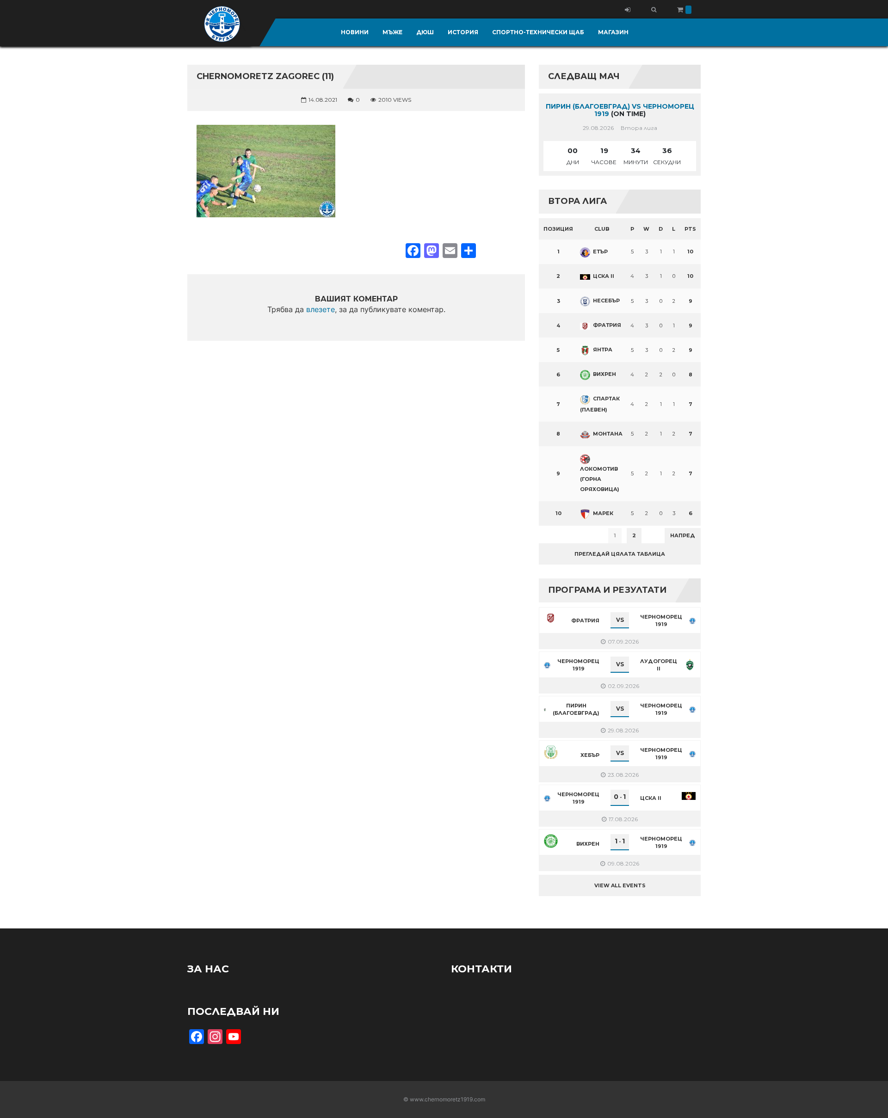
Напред (682, 535)
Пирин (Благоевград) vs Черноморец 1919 (620, 110)
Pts (690, 229)
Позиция (558, 229)
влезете (320, 309)
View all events (620, 885)
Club (602, 229)
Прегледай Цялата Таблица (619, 554)
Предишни (561, 535)
